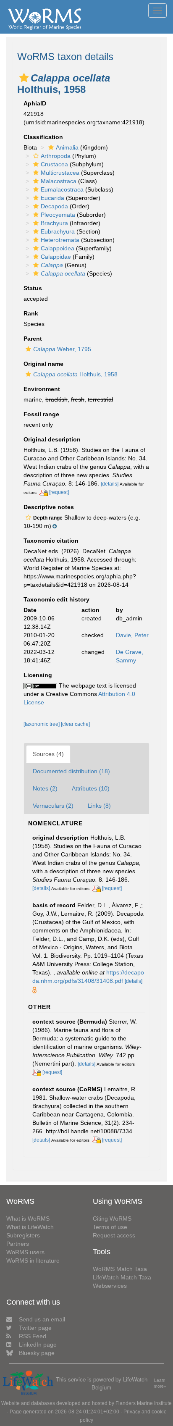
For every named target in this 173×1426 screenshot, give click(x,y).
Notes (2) (45, 788)
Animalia (67, 147)
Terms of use (110, 1227)
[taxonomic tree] (42, 724)
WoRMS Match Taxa (120, 1269)
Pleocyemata (58, 214)
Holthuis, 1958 (75, 374)
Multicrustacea (60, 172)
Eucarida (52, 197)
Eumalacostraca (62, 189)
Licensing (38, 675)
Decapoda (54, 206)
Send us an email (42, 1319)
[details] (109, 484)
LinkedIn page (38, 1344)
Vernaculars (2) (53, 805)
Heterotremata (60, 239)
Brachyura (54, 223)
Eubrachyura (58, 231)
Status (33, 288)
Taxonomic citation (51, 540)
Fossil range (41, 414)
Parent (33, 338)
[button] (24, 78)
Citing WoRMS (112, 1218)
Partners (17, 1243)
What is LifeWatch (30, 1227)
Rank (31, 313)
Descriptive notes (49, 507)
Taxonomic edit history (56, 599)
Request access (114, 1235)
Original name (43, 363)
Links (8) (99, 805)
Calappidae (56, 256)
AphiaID (35, 103)
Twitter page (35, 1327)
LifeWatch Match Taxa (122, 1277)
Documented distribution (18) (71, 771)
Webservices (110, 1285)
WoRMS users (25, 1252)
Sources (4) (48, 754)
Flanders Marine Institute (143, 1403)
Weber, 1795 (62, 349)
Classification (43, 137)
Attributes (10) (91, 788)
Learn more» (160, 1383)
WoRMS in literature (33, 1260)
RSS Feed (32, 1336)
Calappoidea (57, 248)
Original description (52, 439)
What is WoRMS (28, 1218)
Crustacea (54, 164)
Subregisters (23, 1235)
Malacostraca (58, 181)
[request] (59, 492)
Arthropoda (56, 155)
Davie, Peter (132, 635)
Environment (42, 389)
